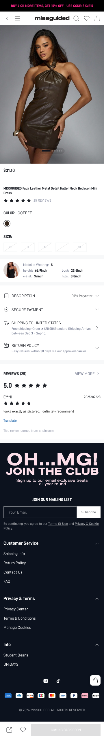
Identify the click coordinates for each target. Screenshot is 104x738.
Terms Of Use (58, 524)
